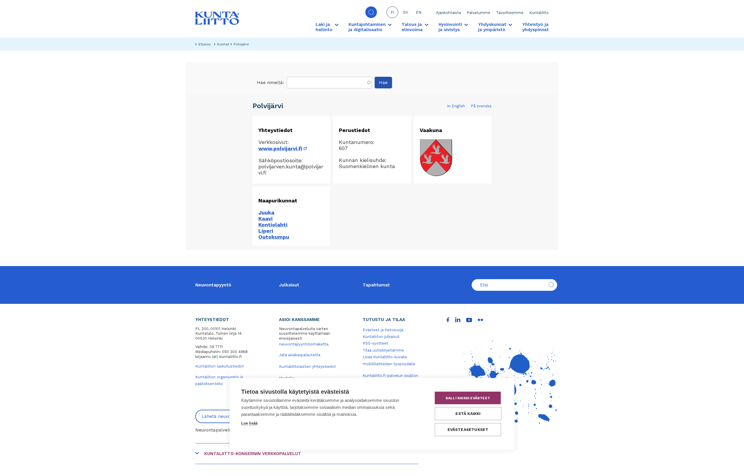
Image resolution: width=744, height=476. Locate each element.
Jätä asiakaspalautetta (299, 355)
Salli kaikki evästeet (468, 398)
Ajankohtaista (448, 12)
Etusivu (204, 44)
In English (456, 106)
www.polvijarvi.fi (283, 148)
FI (392, 12)
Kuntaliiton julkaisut (381, 336)
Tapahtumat (376, 285)
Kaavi (265, 218)
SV (405, 12)
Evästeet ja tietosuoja (383, 330)
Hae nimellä (270, 82)
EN (418, 12)
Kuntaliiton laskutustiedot (219, 366)
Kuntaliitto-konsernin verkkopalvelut (252, 453)
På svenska (481, 106)
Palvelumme (478, 12)
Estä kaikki (467, 413)
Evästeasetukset (468, 429)
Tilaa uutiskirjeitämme (383, 350)
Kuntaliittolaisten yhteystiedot (307, 366)
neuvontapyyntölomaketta (303, 344)
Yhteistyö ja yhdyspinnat (535, 27)
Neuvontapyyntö (213, 285)
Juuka (266, 212)
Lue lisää (249, 423)
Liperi (265, 231)
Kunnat (223, 44)
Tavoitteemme (509, 12)
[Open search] (371, 12)
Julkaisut (289, 285)
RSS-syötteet (375, 343)
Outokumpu (273, 237)
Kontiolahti (272, 225)
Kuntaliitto (539, 12)
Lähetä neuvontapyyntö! (227, 416)
